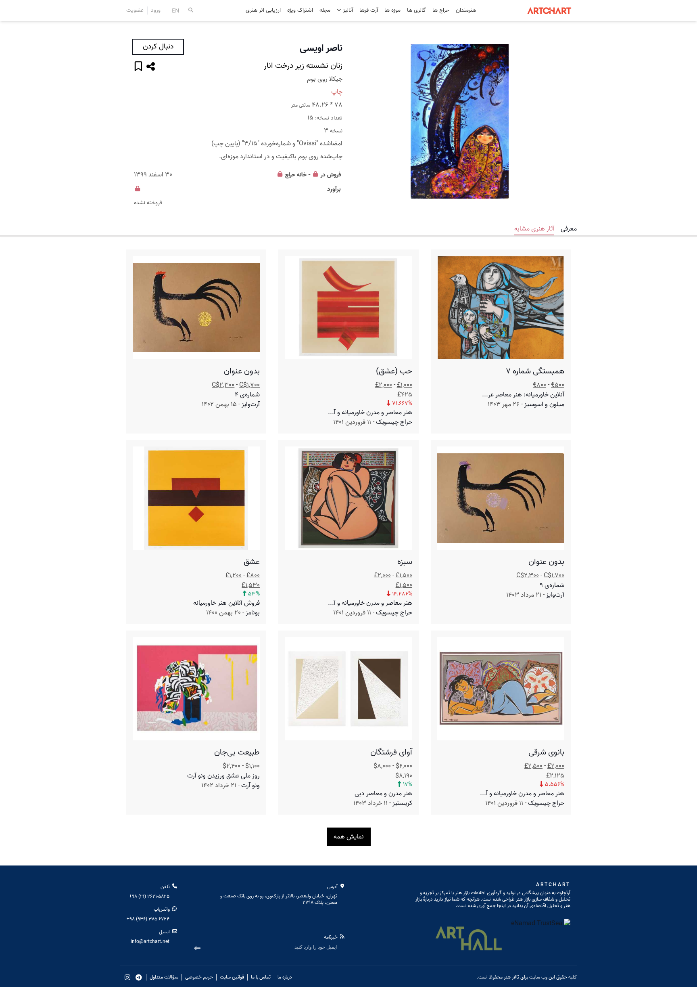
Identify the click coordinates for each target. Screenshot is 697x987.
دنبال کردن (158, 46)
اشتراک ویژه (300, 10)
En (175, 10)
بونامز (253, 613)
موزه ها (392, 10)
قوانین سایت (232, 977)
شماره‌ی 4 (247, 395)
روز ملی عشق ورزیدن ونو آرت (223, 776)
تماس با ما (261, 977)
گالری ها (416, 10)
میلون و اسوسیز (544, 404)
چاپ (336, 92)
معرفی (569, 229)
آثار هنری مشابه (534, 229)
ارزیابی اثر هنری (263, 10)
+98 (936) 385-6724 (148, 919)
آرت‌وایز (251, 404)
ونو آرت (250, 785)
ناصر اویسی (321, 48)
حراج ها (440, 10)
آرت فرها (368, 10)
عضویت (135, 10)
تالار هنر (511, 977)
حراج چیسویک (394, 422)
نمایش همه (349, 837)
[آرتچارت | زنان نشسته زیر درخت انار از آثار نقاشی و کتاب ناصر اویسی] (460, 121)
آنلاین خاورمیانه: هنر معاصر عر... (523, 395)
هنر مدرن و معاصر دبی (383, 793)
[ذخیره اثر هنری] (138, 67)
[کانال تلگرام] (139, 977)
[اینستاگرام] (127, 977)
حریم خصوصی (199, 977)
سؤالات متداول (164, 977)
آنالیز (347, 10)
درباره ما (285, 977)
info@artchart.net (150, 941)
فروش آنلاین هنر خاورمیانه (226, 603)
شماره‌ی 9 (552, 585)
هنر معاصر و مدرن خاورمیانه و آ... (370, 412)
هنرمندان (466, 10)
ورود (156, 10)
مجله (324, 10)
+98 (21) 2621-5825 (149, 896)
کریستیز (402, 803)
